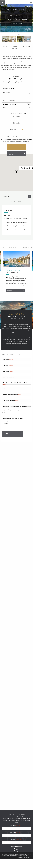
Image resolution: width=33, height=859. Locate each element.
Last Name (16, 839)
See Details (11, 290)
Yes (5, 413)
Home (8, 9)
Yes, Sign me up (8, 421)
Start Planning (12, 153)
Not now (6, 423)
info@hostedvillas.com (16, 345)
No (5, 415)
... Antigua (14, 9)
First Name (16, 832)
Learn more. (25, 855)
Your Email (16, 825)
